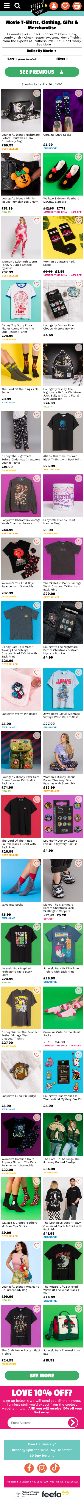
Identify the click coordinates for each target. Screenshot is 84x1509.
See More (42, 1375)
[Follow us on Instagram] (42, 1468)
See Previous (37, 72)
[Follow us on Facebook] (29, 1468)
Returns (42, 1456)
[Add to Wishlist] (36, 93)
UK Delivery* (42, 1444)
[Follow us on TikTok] (55, 1468)
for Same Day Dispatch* (42, 1450)
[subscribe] (73, 1422)
